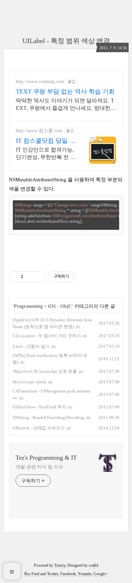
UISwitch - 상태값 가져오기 (39, 427)
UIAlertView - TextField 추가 (39, 406)
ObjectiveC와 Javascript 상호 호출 (45, 371)
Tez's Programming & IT (46, 457)
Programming (28, 306)
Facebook (68, 573)
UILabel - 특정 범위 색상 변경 (66, 40)
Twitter (52, 573)
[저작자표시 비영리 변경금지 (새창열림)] (84, 276)
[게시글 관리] (38, 277)
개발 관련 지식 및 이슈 (39, 466)
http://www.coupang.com (40, 81)
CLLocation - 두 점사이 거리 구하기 (47, 335)
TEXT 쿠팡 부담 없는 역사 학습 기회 (65, 91)
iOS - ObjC (60, 306)
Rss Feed (31, 573)
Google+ (100, 573)
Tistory (59, 565)
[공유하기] (29, 277)
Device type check (29, 381)
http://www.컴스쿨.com (39, 130)
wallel (93, 565)
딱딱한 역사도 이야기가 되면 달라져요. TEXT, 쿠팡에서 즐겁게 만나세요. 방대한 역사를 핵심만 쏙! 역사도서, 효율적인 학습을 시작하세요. (65, 105)
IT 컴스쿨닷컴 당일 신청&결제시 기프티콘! (45, 141)
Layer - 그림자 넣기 (31, 346)
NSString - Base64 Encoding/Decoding (48, 417)
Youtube (84, 573)
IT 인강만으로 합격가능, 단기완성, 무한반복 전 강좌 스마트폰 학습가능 (45, 154)
